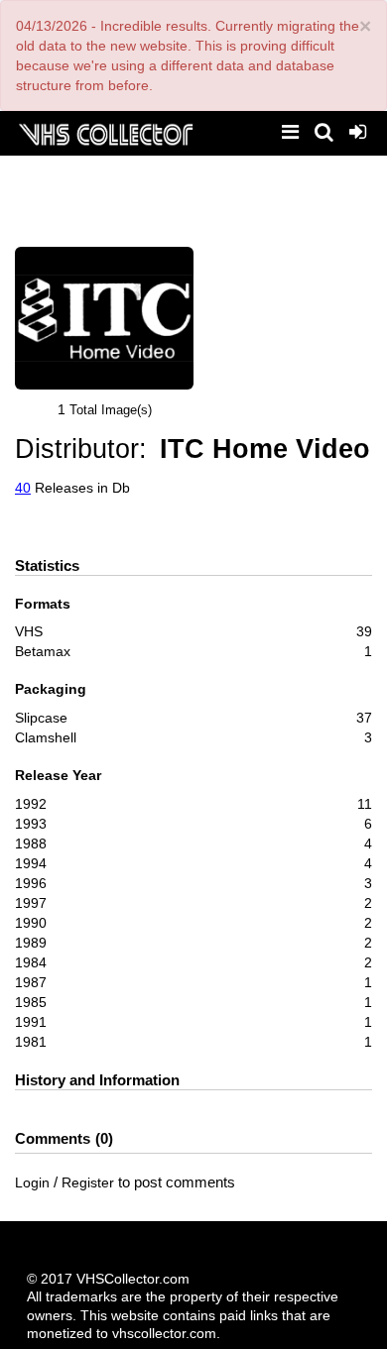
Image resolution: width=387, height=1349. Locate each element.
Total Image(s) (110, 409)
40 (23, 488)
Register (88, 1182)
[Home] (105, 132)
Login (32, 1182)
